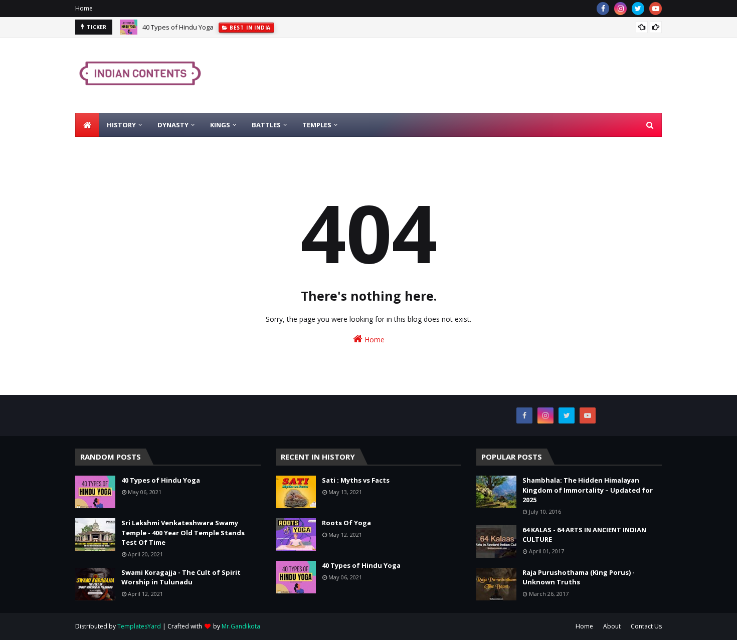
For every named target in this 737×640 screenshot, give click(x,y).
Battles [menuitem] (266, 124)
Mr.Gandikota (241, 626)
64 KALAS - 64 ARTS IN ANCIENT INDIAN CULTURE (584, 534)
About (612, 626)
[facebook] (603, 8)
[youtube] (655, 8)
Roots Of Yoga (346, 522)
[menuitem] (87, 125)
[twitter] (638, 8)
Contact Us (646, 626)
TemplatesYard (139, 626)
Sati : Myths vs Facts (356, 480)
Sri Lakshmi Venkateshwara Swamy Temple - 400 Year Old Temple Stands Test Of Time (183, 532)
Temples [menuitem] (316, 124)
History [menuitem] (121, 124)
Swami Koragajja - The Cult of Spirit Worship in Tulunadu (181, 577)
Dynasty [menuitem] (173, 124)
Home (84, 8)
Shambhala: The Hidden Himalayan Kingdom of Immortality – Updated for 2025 (587, 490)
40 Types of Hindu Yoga (178, 27)
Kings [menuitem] (220, 124)
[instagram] (620, 8)
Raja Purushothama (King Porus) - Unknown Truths (578, 577)
